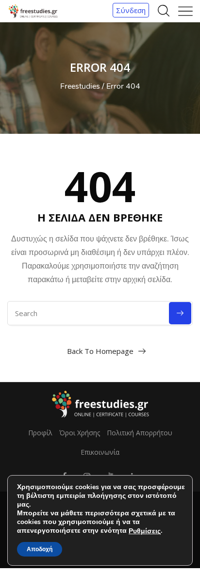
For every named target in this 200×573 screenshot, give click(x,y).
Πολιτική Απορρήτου (139, 432)
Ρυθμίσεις (145, 531)
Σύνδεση (131, 10)
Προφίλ (40, 432)
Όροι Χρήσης (79, 432)
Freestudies (80, 86)
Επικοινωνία (100, 452)
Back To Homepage (100, 351)
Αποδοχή (39, 549)
